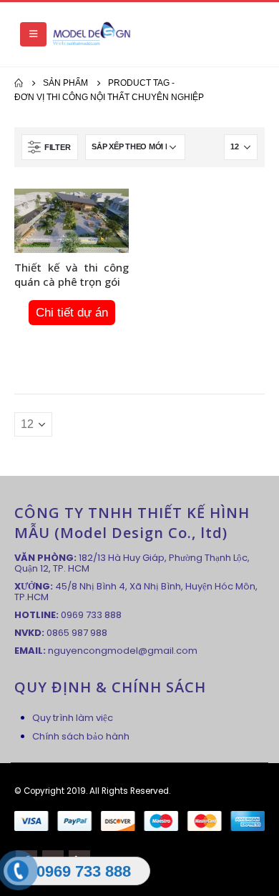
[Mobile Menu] (33, 34)
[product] (71, 221)
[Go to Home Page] (18, 83)
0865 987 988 (76, 632)
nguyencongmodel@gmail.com (122, 650)
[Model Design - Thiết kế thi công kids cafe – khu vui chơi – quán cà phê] (91, 34)
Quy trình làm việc (72, 718)
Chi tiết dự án (72, 312)
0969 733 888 (91, 615)
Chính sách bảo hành (80, 736)
